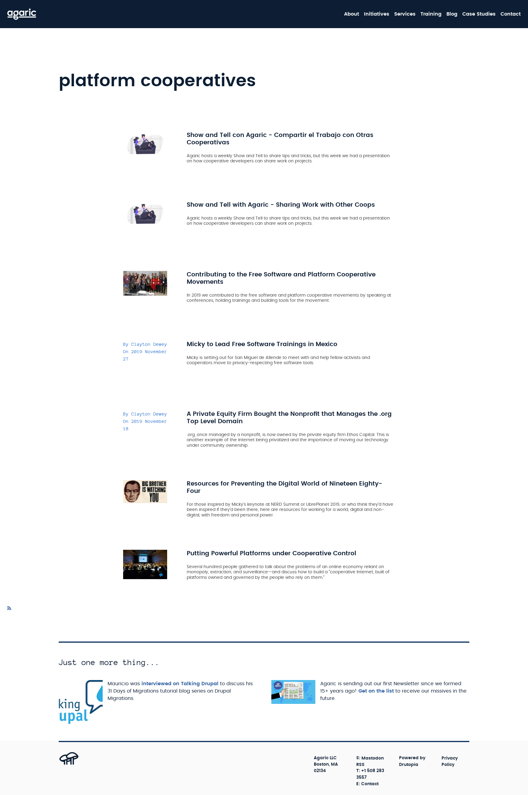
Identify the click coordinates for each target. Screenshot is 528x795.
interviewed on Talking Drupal (179, 683)
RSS (360, 764)
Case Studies (479, 14)
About (351, 14)
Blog (451, 14)
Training (431, 14)
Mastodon (372, 758)
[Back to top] (62, 764)
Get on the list (376, 691)
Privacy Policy (450, 761)
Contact (511, 14)
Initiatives (376, 14)
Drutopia (408, 764)
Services (405, 14)
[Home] (22, 14)
